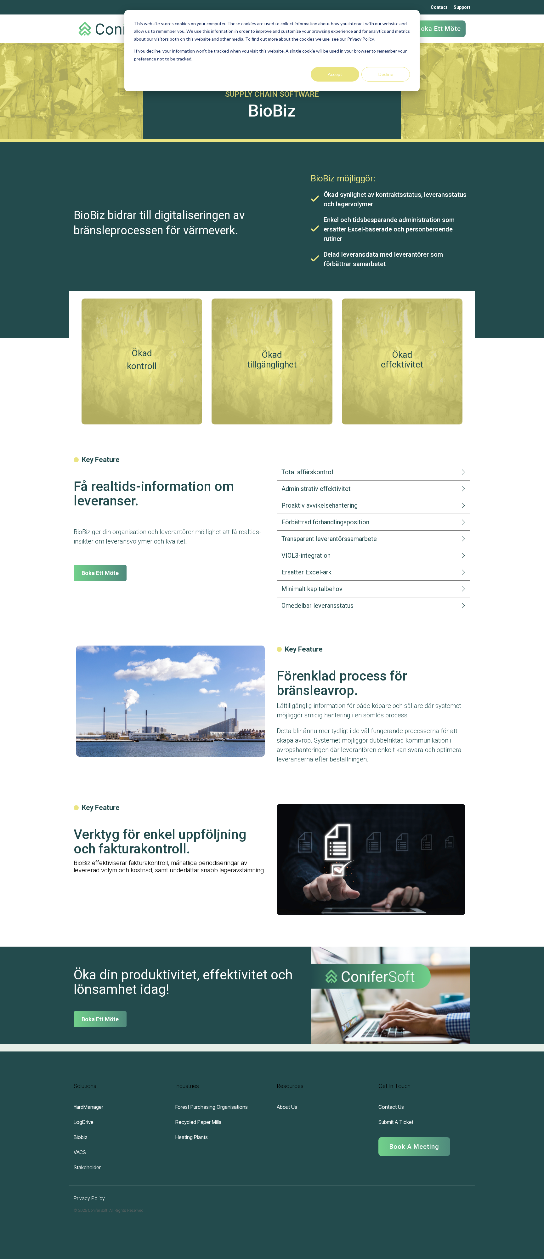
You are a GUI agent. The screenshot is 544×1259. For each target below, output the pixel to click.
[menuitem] (414, 1144)
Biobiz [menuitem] (81, 1137)
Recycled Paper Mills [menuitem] (198, 1122)
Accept (335, 74)
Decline (385, 74)
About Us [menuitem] (287, 1107)
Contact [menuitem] (439, 7)
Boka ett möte (439, 28)
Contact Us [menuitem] (391, 1107)
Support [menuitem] (462, 7)
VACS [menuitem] (80, 1152)
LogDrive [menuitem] (84, 1122)
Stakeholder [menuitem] (87, 1167)
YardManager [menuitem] (88, 1107)
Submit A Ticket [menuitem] (395, 1122)
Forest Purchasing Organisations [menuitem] (211, 1107)
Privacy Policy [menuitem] (89, 1198)
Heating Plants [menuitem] (191, 1137)
